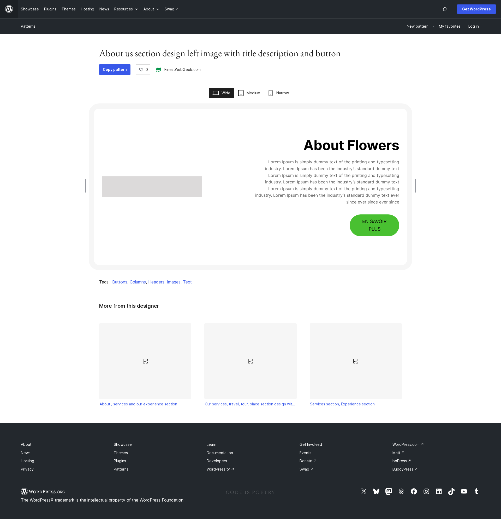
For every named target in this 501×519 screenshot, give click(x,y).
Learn (211, 444)
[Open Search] (444, 9)
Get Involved (311, 444)
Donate (308, 461)
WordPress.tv (220, 469)
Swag (307, 469)
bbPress (401, 461)
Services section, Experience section (342, 404)
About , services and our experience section (138, 404)
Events (305, 452)
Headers (156, 282)
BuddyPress (405, 469)
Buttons (119, 282)
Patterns (28, 26)
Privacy (27, 469)
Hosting (27, 461)
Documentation (220, 452)
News (26, 452)
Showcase (123, 444)
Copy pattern (115, 69)
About (26, 444)
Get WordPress (476, 9)
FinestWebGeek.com (182, 69)
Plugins (120, 461)
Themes (121, 452)
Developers (217, 461)
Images (174, 282)
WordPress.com (408, 444)
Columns (138, 282)
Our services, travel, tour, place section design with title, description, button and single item (250, 404)
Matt (398, 452)
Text (187, 282)
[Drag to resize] (87, 186)
